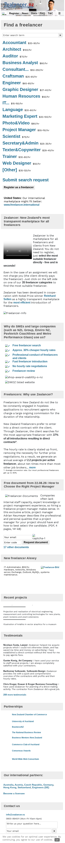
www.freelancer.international (21, 204)
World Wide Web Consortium (25, 759)
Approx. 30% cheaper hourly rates (34, 350)
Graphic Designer (27, 89)
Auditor (15, 56)
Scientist (16, 136)
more (32, 467)
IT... (12, 103)
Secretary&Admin (27, 143)
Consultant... (22, 69)
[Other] (16, 170)
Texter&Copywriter (28, 150)
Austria (19, 784)
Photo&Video (20, 123)
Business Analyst (25, 62)
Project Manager (25, 129)
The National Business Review (26, 732)
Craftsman (19, 76)
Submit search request (25, 180)
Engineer (18, 83)
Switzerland (24, 787)
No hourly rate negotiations (29, 366)
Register (14, 13)
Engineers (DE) (40, 787)
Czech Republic (33, 784)
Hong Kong (9, 787)
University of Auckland (23, 721)
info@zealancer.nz (15, 814)
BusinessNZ (18, 727)
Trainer (16, 156)
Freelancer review (23, 370)
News (25, 13)
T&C (50, 13)
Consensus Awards (21, 751)
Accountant (21, 42)
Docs (34, 13)
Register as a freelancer (19, 187)
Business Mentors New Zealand (27, 737)
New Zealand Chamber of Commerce (29, 714)
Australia (8, 784)
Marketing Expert (27, 116)
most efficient (22, 302)
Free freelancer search (26, 345)
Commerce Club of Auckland (25, 744)
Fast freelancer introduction (30, 361)
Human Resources (26, 96)
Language (19, 109)
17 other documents (16, 547)
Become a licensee (14, 793)
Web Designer (21, 163)
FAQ (42, 13)
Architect (17, 49)
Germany (48, 784)
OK (57, 840)
